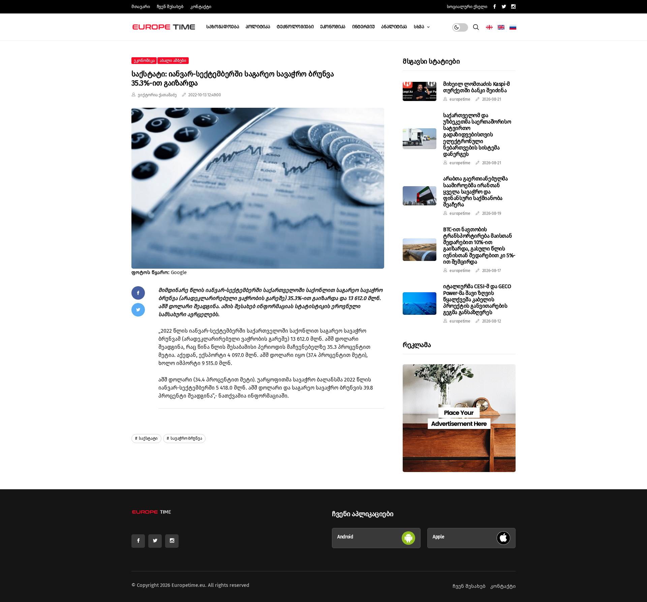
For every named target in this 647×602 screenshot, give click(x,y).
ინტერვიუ (363, 27)
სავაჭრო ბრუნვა (186, 438)
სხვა (419, 27)
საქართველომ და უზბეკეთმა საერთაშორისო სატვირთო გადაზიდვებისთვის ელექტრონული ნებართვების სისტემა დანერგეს (477, 134)
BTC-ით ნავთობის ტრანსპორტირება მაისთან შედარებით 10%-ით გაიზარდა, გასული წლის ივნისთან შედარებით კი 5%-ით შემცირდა (479, 245)
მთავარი (140, 6)
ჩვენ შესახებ (170, 6)
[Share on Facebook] (138, 293)
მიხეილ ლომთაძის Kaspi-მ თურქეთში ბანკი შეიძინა (476, 87)
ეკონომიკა (332, 27)
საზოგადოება (222, 27)
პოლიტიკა (258, 27)
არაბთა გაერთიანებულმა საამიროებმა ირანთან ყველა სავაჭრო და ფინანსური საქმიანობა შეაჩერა (475, 191)
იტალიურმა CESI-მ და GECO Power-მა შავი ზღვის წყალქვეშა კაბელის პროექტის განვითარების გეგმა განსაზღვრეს (477, 299)
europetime (460, 99)
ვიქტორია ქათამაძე (157, 95)
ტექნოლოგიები (295, 27)
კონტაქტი (200, 6)
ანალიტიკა (394, 27)
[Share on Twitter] (138, 310)
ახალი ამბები (173, 60)
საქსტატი (148, 438)
